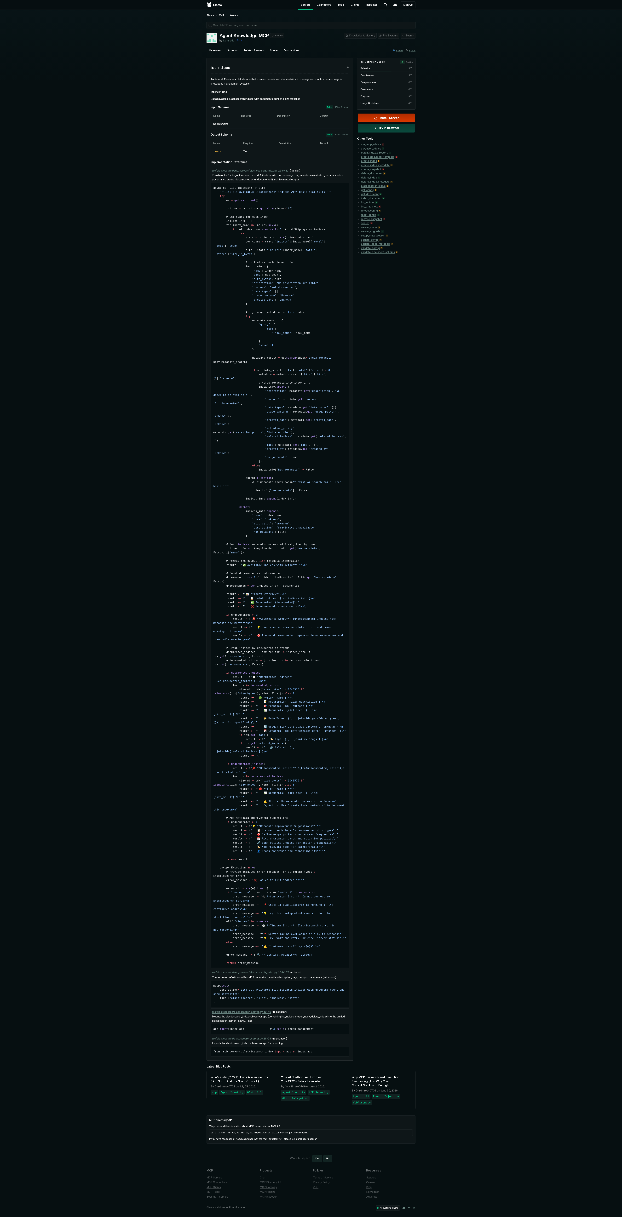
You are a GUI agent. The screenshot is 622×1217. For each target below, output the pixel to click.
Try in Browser (388, 128)
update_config (370, 239)
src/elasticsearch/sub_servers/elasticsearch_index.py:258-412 (250, 170)
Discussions (291, 50)
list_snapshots (369, 206)
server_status (369, 227)
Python (399, 50)
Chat (262, 1177)
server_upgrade (370, 231)
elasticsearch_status (373, 185)
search (365, 223)
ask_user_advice (371, 148)
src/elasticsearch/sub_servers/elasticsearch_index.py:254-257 (250, 972)
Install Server (389, 118)
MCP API (276, 1126)
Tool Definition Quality (372, 61)
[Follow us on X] (414, 1208)
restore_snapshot (371, 219)
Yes (317, 1158)
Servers (305, 4)
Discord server (308, 1138)
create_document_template (377, 156)
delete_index (369, 177)
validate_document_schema (378, 252)
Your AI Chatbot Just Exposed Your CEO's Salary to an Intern (302, 1079)
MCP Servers (214, 1177)
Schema (232, 50)
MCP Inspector (268, 1196)
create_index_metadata (375, 165)
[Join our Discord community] (404, 1208)
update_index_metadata (375, 243)
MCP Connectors (217, 1182)
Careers (370, 1182)
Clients (355, 4)
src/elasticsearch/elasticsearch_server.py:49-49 (241, 1011)
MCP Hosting (267, 1191)
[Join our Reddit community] (409, 1208)
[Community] (395, 5)
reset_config (368, 214)
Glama (210, 15)
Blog (369, 1187)
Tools (341, 4)
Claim (239, 40)
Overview (215, 50)
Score (274, 50)
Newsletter (372, 1191)
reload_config (369, 210)
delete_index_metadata (375, 181)
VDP (315, 1187)
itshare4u (228, 40)
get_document (370, 194)
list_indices (367, 202)
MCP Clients (214, 1187)
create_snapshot (371, 169)
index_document (371, 198)
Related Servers (254, 50)
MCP (221, 15)
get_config (367, 190)
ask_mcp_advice (371, 144)
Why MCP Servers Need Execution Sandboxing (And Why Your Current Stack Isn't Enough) (375, 1081)
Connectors (324, 4)
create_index (369, 160)
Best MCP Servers (217, 1196)
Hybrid (412, 50)
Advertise (371, 1196)
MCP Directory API (271, 1182)
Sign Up (408, 4)
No (327, 1158)
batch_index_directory (374, 152)
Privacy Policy (321, 1182)
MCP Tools (213, 1191)
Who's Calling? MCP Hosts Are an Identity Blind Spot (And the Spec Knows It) (239, 1079)
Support (371, 1177)
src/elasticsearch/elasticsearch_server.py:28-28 (241, 1038)
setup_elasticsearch (373, 235)
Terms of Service (323, 1177)
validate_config (370, 248)
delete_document (371, 173)
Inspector (371, 4)
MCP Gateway (268, 1187)
